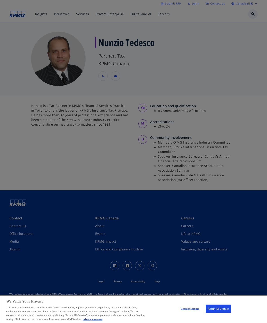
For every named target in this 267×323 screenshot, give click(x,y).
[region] (133, 309)
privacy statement (92, 319)
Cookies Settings (190, 308)
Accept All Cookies (218, 308)
